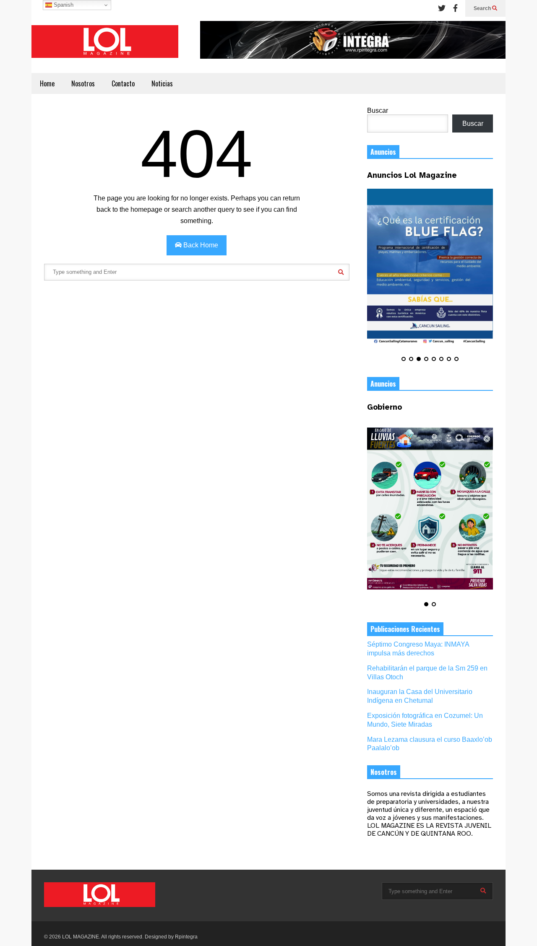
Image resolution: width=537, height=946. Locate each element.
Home (47, 83)
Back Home (200, 245)
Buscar (377, 110)
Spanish (62, 5)
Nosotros (83, 83)
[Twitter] (442, 8)
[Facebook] (455, 8)
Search (483, 8)
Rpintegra (186, 937)
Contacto (123, 83)
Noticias (162, 83)
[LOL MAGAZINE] (104, 45)
